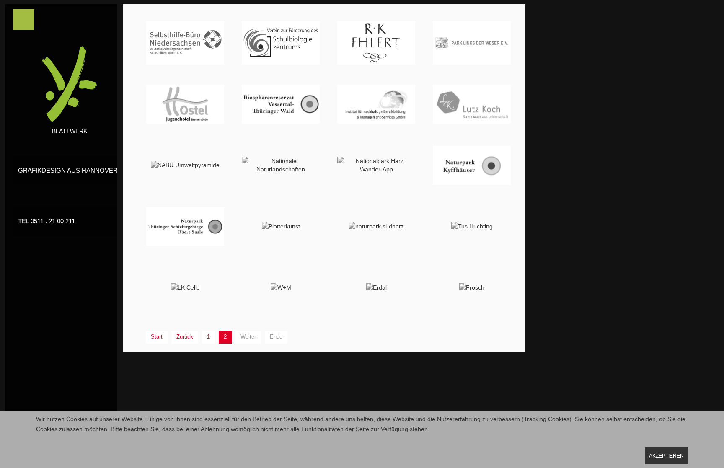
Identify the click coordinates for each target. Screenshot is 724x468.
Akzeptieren (666, 456)
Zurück (184, 337)
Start (157, 337)
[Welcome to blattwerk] (69, 87)
